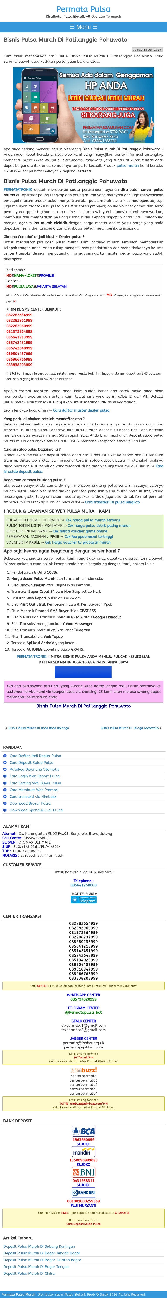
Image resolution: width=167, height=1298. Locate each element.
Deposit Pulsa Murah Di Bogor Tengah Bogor (41, 1253)
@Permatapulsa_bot (83, 1012)
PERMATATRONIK (18, 189)
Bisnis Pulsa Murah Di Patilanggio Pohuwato (65, 39)
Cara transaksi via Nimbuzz (33, 796)
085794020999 (83, 999)
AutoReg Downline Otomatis (34, 769)
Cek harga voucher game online (80, 531)
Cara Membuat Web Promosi (34, 790)
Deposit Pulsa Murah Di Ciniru (29, 1273)
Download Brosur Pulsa (30, 803)
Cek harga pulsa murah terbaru (93, 520)
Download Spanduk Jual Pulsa (36, 810)
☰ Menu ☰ (83, 27)
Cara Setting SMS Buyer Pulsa (35, 783)
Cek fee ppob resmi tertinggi (89, 536)
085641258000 (83, 885)
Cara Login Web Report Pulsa (35, 776)
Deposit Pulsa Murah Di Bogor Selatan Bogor (42, 1260)
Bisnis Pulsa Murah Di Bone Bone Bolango (38, 728)
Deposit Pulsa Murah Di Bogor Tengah (36, 1266)
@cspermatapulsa (84, 907)
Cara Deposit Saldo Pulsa (31, 762)
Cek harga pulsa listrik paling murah (99, 525)
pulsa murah (128, 165)
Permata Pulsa (83, 9)
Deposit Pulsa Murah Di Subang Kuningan (39, 1246)
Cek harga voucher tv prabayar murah (78, 542)
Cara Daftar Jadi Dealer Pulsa (35, 756)
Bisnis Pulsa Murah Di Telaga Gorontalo (130, 728)
